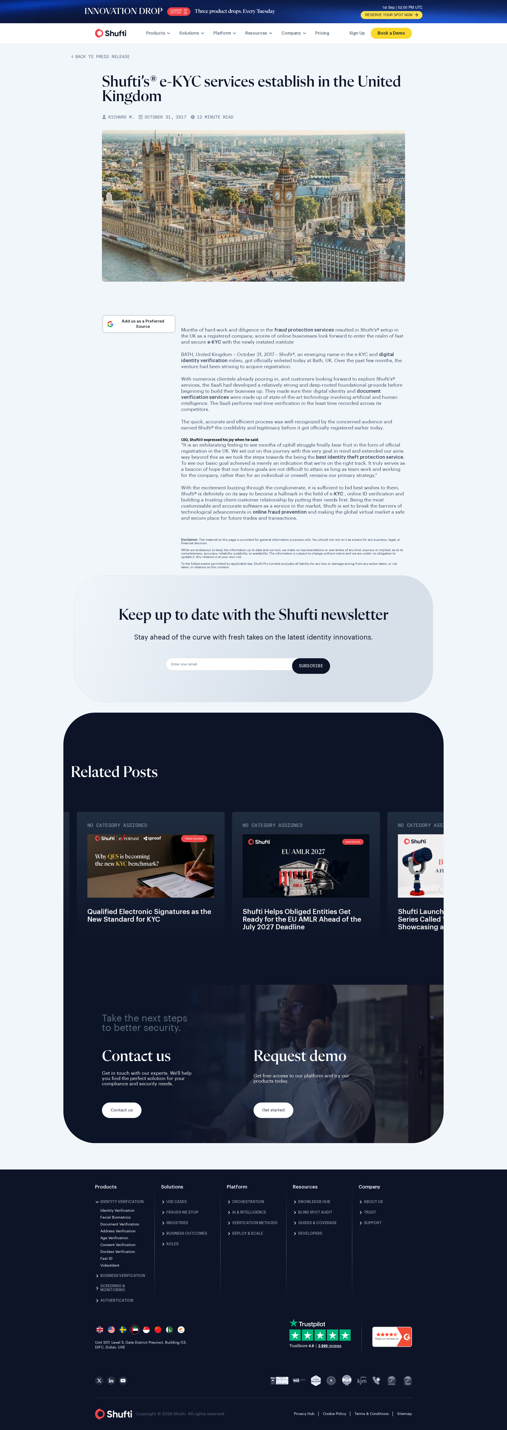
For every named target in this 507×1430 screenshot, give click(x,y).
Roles (172, 1244)
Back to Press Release (102, 56)
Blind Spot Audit (315, 1212)
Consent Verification (117, 1245)
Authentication (116, 1301)
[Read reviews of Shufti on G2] (392, 1337)
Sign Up (357, 33)
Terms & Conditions (372, 1414)
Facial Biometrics (115, 1217)
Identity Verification (122, 1202)
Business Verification (122, 1276)
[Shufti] (110, 33)
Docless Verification (117, 1252)
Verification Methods (254, 1223)
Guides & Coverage (317, 1223)
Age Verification (114, 1238)
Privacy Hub (304, 1414)
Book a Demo (391, 33)
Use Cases (176, 1202)
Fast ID (106, 1259)
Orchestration (248, 1202)
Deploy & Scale (247, 1233)
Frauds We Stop (182, 1212)
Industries (177, 1223)
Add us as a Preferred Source (143, 324)
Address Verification (117, 1231)
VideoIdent (109, 1265)
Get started (273, 1110)
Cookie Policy (334, 1414)
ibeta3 (279, 1380)
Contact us (122, 1110)
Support (373, 1223)
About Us (373, 1202)
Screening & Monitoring (112, 1288)
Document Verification (119, 1224)
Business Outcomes (186, 1233)
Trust (370, 1212)
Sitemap (404, 1414)
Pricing (322, 33)
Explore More (22, 885)
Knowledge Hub (314, 1202)
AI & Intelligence (249, 1212)
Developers (310, 1233)
